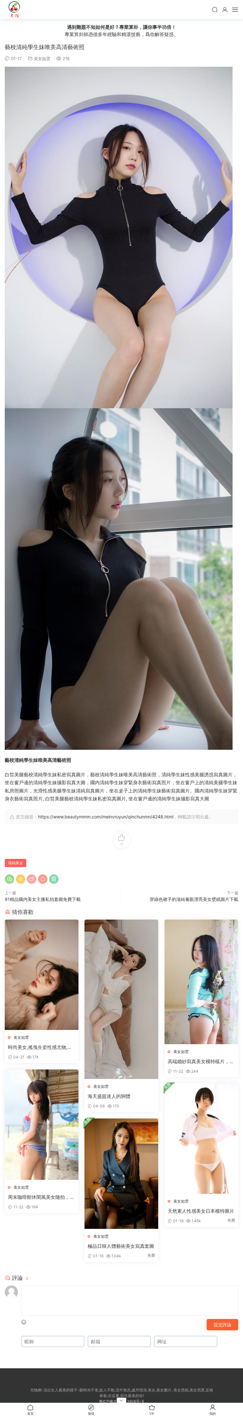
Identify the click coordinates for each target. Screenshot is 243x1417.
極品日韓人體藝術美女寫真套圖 (121, 1246)
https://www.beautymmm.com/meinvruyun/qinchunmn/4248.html (105, 816)
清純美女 (15, 862)
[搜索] (215, 9)
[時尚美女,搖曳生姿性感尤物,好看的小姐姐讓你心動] (41, 975)
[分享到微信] (9, 879)
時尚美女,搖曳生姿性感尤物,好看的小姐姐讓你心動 (40, 1047)
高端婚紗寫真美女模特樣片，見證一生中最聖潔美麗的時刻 (201, 1061)
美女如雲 (42, 58)
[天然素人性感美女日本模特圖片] (201, 1138)
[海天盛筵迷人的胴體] (121, 999)
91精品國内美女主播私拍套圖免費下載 (43, 899)
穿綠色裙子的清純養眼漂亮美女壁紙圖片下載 (194, 899)
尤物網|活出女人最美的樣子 (14, 9)
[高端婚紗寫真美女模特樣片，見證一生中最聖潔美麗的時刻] (201, 982)
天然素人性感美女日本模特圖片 (201, 1211)
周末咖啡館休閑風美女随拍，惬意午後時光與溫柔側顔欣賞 (41, 1197)
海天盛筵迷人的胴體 (109, 1096)
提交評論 (222, 1324)
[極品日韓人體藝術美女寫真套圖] (121, 1173)
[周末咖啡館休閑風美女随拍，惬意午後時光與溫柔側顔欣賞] (41, 1124)
